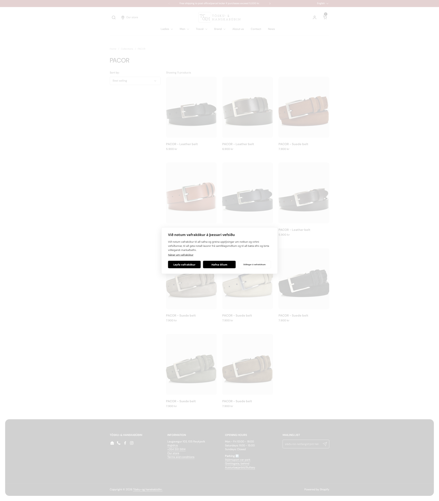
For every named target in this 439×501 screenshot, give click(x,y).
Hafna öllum (219, 264)
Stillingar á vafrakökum (254, 264)
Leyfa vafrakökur (184, 264)
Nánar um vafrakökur (180, 254)
